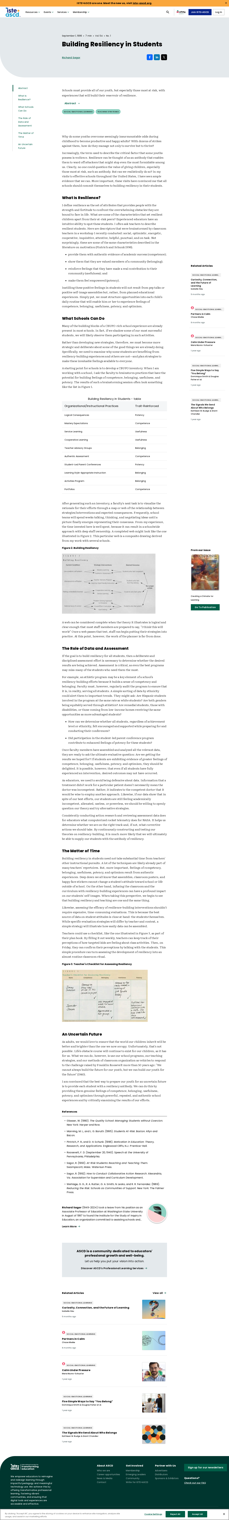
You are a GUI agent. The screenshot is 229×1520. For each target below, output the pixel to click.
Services (62, 12)
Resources (32, 12)
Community (132, 1478)
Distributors (161, 1474)
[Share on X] (164, 57)
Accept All (197, 1514)
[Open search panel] (168, 12)
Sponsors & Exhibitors (167, 1478)
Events (47, 12)
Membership (80, 12)
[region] (114, 1514)
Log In (218, 12)
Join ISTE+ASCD (200, 12)
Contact (101, 1482)
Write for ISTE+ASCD (137, 1482)
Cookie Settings (153, 1514)
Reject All (175, 1514)
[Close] (224, 1514)
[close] (226, 3)
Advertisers (161, 1470)
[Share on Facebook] (150, 57)
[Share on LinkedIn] (157, 57)
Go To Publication (205, 607)
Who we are (103, 1470)
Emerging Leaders (136, 1474)
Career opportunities (108, 1474)
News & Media (104, 1478)
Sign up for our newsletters (205, 1467)
